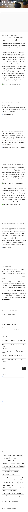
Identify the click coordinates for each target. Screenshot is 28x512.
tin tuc (13, 485)
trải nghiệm (22, 487)
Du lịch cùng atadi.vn (9, 3)
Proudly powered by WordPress (9, 508)
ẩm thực (18, 496)
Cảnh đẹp (15, 460)
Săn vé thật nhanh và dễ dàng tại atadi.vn (13, 287)
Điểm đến (15, 310)
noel (11, 477)
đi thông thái (20, 493)
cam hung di (8, 314)
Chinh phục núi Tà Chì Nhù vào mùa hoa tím (12, 360)
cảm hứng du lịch (7, 460)
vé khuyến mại (6, 493)
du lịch (18, 463)
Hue (23, 463)
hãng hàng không (7, 466)
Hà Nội (20, 310)
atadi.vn (18, 501)
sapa (4, 479)
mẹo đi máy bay (15, 474)
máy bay (16, 471)
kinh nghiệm (13, 469)
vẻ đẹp (13, 493)
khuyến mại (5, 469)
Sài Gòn (16, 479)
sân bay (21, 479)
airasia (9, 455)
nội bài (15, 477)
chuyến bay (13, 458)
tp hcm (15, 487)
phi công (21, 477)
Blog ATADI (14, 35)
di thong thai (6, 463)
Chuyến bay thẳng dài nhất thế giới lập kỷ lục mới (13, 351)
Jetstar (22, 466)
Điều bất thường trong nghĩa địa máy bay (12, 355)
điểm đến (5, 496)
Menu (14, 10)
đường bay (12, 496)
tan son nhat (15, 482)
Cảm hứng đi (8, 310)
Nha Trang (5, 477)
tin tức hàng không (7, 487)
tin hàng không (6, 485)
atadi (14, 455)
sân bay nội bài (6, 482)
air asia (4, 455)
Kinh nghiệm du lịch (7, 471)
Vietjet (4, 490)
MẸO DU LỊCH (6, 474)
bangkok (19, 455)
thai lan (21, 482)
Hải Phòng (15, 466)
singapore (9, 479)
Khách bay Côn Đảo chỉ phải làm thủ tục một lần (13, 340)
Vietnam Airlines (12, 490)
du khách (13, 463)
